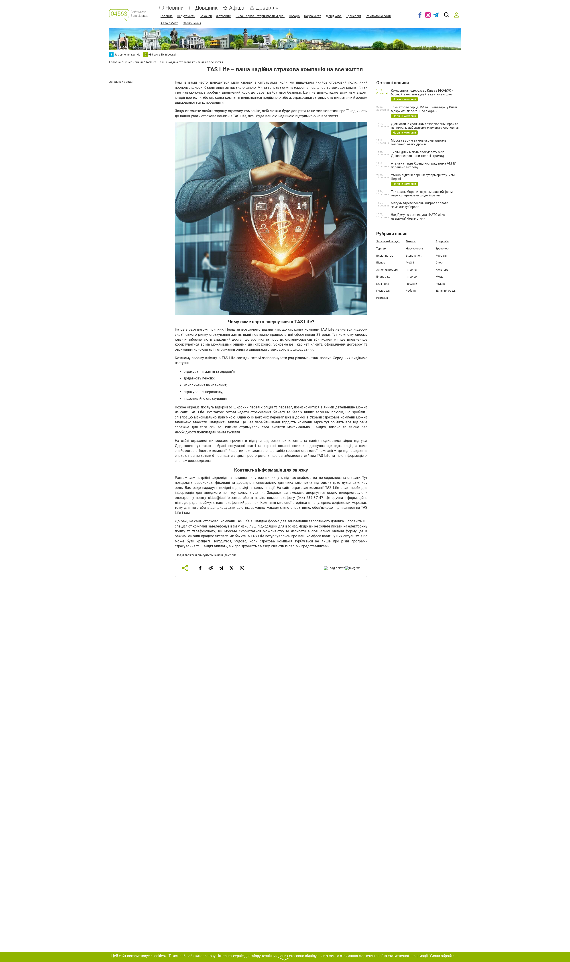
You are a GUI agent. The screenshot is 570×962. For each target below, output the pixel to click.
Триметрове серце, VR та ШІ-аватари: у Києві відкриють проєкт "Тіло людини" (424, 109)
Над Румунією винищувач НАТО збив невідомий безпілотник (418, 216)
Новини (175, 8)
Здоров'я (442, 241)
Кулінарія (382, 283)
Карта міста (312, 16)
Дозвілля (267, 8)
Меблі (410, 262)
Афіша (236, 8)
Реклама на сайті (378, 16)
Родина (441, 283)
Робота (411, 290)
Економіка (383, 276)
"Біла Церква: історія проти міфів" (260, 16)
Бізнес (380, 262)
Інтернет (411, 269)
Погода (294, 16)
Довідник (206, 8)
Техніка (410, 241)
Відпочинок (413, 255)
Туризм (381, 248)
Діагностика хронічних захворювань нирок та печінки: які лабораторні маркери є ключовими (425, 126)
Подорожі (383, 290)
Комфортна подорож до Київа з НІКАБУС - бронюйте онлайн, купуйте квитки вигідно (422, 92)
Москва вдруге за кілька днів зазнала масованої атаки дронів (418, 142)
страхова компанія (216, 116)
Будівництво (384, 255)
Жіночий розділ (387, 269)
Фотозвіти (223, 16)
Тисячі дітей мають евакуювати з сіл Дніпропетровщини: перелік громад (417, 154)
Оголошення (192, 23)
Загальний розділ (388, 241)
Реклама (382, 297)
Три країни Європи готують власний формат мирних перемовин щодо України (423, 193)
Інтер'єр (411, 276)
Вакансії (206, 16)
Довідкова (334, 16)
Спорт (440, 262)
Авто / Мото (169, 23)
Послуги (411, 283)
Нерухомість (186, 16)
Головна (167, 16)
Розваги (441, 255)
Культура (442, 269)
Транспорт (353, 16)
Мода (439, 276)
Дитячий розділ (446, 290)
